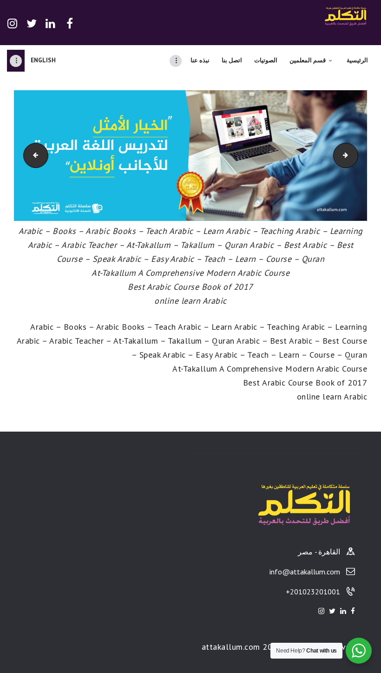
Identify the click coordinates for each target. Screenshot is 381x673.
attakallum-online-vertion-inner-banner (26, 155)
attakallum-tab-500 (348, 155)
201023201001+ (313, 591)
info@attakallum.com (304, 571)
